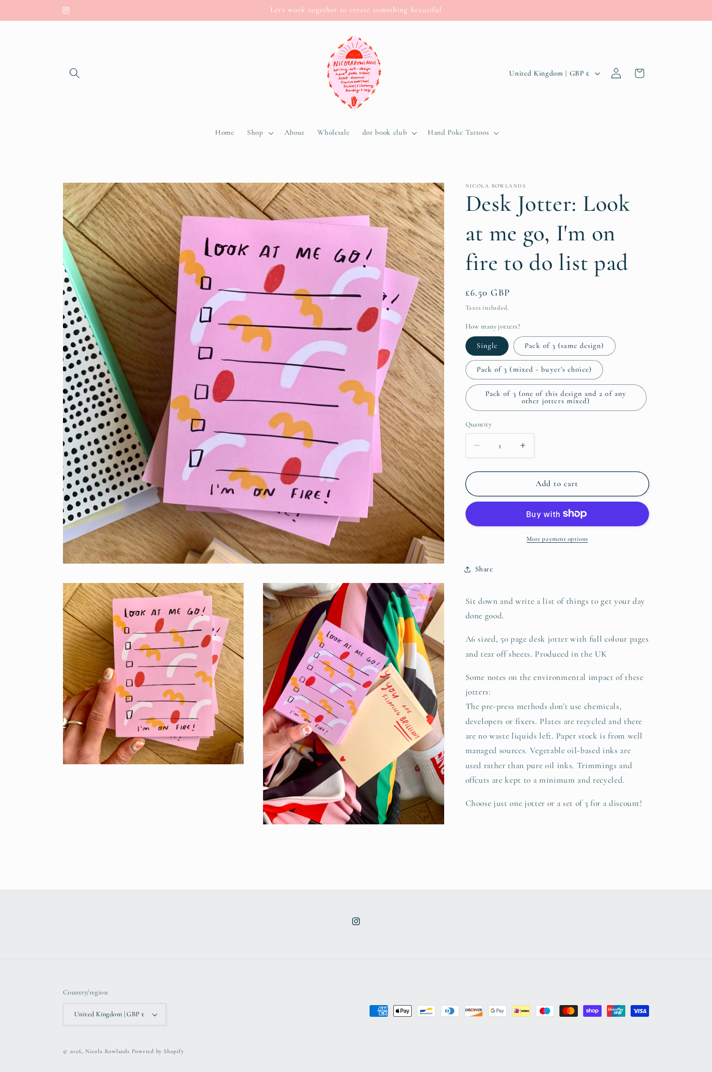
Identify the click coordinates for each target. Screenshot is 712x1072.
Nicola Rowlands (107, 1051)
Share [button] (484, 569)
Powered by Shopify (158, 1051)
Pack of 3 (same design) (564, 345)
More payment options (557, 539)
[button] (74, 73)
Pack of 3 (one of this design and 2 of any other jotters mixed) (555, 397)
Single (487, 345)
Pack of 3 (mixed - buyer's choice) (534, 369)
